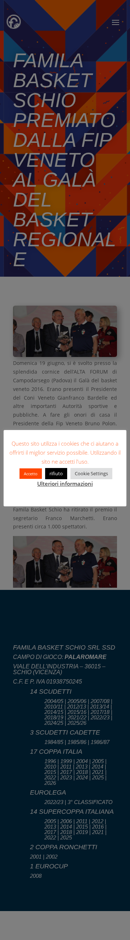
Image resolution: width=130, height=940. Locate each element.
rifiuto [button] (56, 473)
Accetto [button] (31, 473)
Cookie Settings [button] (91, 473)
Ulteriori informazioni (65, 483)
